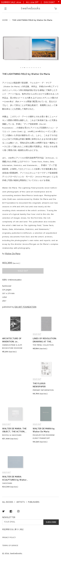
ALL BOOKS (7, 502)
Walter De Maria (12, 254)
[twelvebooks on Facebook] (11, 512)
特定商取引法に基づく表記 (13, 529)
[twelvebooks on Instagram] (18, 512)
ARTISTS (20, 502)
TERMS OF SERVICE (10, 545)
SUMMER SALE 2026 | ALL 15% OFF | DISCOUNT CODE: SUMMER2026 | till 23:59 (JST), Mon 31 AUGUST (28, 2)
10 (36, 67)
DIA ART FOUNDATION (25, 307)
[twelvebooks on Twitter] (3, 512)
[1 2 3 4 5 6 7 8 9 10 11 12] (30, 48)
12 (40, 67)
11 (38, 67)
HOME (5, 20)
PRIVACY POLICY (9, 537)
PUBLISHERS (33, 502)
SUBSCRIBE (51, 522)
